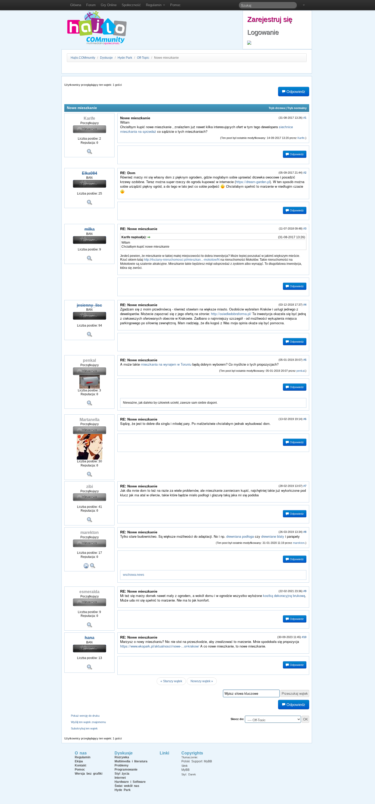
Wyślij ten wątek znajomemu (88, 722)
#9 (304, 591)
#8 (304, 531)
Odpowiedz (296, 154)
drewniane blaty (272, 536)
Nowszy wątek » (202, 681)
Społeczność (131, 5)
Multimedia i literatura (131, 761)
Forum (91, 5)
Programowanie (126, 769)
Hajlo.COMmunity (83, 57)
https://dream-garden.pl (253, 181)
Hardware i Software (130, 782)
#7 (304, 485)
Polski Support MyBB (196, 761)
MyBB (185, 770)
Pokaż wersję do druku (85, 715)
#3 (304, 228)
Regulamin (154, 5)
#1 (304, 117)
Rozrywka (122, 757)
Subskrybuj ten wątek (84, 728)
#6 (304, 419)
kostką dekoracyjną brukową (284, 595)
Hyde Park (125, 57)
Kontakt (80, 765)
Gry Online (109, 5)
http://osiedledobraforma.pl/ (231, 313)
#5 (304, 359)
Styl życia (122, 773)
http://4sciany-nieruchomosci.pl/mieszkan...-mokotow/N (182, 259)
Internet (120, 777)
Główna (75, 5)
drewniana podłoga (240, 536)
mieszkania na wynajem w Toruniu (166, 364)
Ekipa (79, 761)
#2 (304, 172)
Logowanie (263, 32)
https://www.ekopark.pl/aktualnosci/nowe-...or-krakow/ (159, 646)
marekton (299, 542)
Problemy (122, 765)
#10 (304, 637)
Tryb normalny (297, 108)
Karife (301, 137)
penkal (300, 370)
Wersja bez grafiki (88, 773)
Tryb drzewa (277, 108)
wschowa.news (133, 575)
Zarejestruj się (269, 19)
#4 (304, 304)
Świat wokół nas (127, 786)
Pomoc (175, 5)
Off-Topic (143, 57)
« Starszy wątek (171, 681)
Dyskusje (106, 57)
